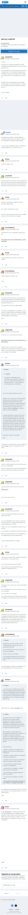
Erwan (7, 159)
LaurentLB (8, 175)
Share (7, 893)
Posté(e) (12, 58)
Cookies (17, 909)
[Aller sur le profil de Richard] (2, 364)
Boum (7, 806)
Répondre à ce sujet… (10, 885)
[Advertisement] (14, 23)
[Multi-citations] (2, 98)
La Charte (17, 708)
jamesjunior (6, 43)
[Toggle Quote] (3, 369)
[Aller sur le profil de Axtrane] (2, 133)
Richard (7, 363)
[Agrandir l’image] (4, 489)
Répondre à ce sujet (14, 51)
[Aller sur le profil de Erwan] (2, 160)
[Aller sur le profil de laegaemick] (2, 330)
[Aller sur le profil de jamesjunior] (2, 57)
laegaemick (8, 330)
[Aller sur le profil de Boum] (2, 807)
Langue (11, 909)
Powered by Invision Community (14, 912)
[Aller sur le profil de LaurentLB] (2, 176)
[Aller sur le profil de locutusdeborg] (2, 228)
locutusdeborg (9, 227)
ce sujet (6, 446)
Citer (6, 98)
